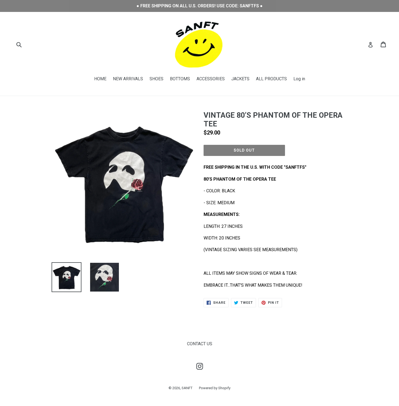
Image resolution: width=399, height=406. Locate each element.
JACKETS (240, 78)
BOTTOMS (180, 78)
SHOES (156, 78)
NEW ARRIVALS (128, 78)
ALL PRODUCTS (271, 78)
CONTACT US (199, 343)
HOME (100, 78)
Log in (299, 78)
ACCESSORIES (211, 78)
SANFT (187, 388)
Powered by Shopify (214, 388)
